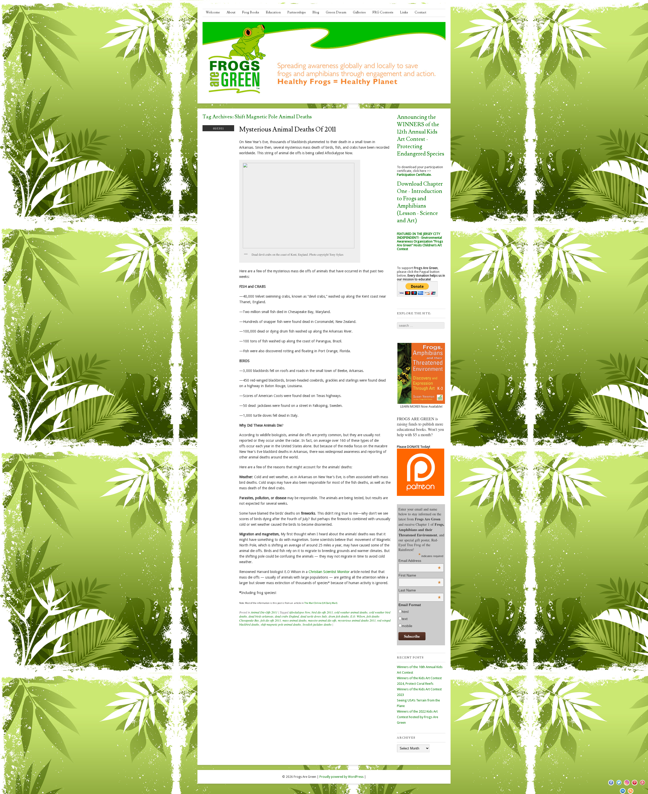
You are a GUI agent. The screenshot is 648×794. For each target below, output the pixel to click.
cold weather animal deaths (351, 612)
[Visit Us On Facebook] (611, 785)
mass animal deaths (294, 620)
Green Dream (336, 12)
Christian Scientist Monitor (329, 572)
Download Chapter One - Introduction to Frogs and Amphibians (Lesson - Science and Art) (420, 202)
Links (404, 12)
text (405, 619)
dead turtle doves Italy (313, 616)
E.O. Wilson (357, 616)
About (231, 12)
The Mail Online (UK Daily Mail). (321, 603)
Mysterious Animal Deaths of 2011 (287, 129)
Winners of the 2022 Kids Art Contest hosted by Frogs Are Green (417, 717)
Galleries (359, 12)
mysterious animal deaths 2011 (357, 620)
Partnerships (296, 12)
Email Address (419, 561)
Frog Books (250, 12)
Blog (315, 12)
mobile (407, 626)
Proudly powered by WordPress (341, 777)
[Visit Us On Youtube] (642, 785)
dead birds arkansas (261, 616)
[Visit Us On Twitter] (619, 785)
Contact (420, 12)
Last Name (419, 590)
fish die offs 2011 (270, 620)
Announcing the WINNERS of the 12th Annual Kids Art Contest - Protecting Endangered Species (420, 136)
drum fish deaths (339, 616)
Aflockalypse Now (299, 612)
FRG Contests (382, 12)
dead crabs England (287, 616)
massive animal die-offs (322, 620)
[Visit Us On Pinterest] (634, 785)
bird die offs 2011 (322, 612)
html (405, 612)
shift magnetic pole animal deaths (281, 624)
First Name (419, 575)
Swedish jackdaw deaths (317, 624)
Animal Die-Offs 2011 (264, 612)
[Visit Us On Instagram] (627, 785)
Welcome (213, 12)
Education (273, 12)
